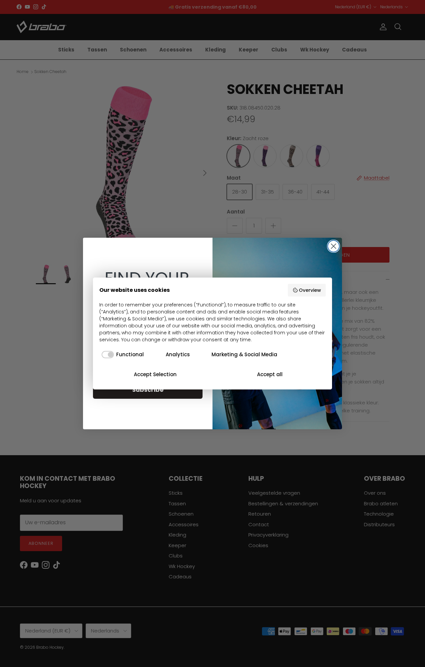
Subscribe (148, 389)
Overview (310, 290)
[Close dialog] (333, 246)
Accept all (270, 374)
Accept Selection (155, 374)
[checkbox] (121, 355)
